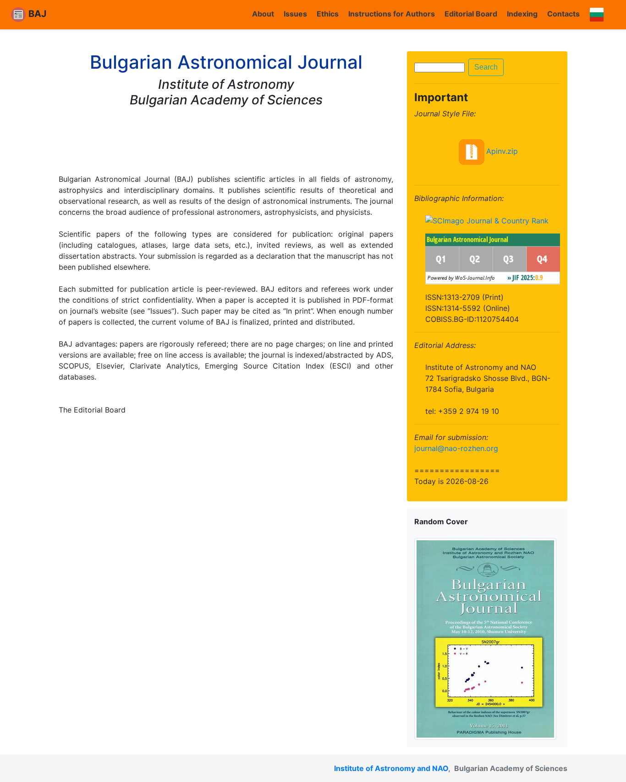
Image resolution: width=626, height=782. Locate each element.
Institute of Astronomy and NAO (391, 768)
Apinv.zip (502, 151)
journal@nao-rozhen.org (456, 448)
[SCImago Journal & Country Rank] (487, 220)
